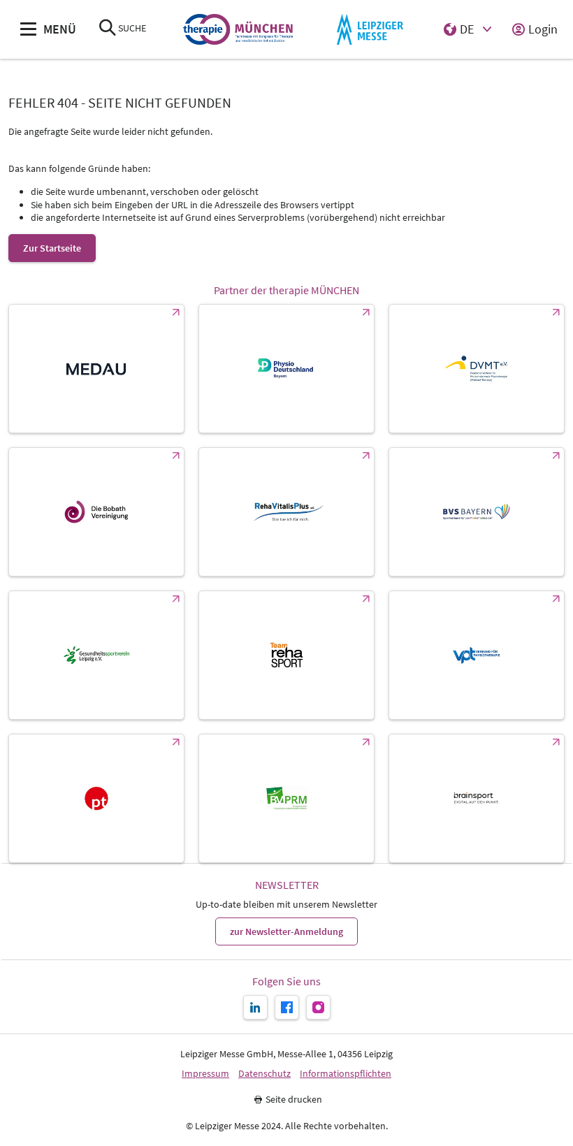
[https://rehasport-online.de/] (286, 655)
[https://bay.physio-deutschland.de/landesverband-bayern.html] (286, 369)
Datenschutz (264, 1074)
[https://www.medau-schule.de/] (96, 369)
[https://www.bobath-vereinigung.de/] (96, 512)
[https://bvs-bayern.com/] (476, 512)
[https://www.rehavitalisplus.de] (286, 512)
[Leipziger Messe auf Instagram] (318, 1007)
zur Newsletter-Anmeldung (286, 931)
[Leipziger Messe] (370, 29)
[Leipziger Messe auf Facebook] (287, 1007)
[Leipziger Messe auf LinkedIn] (255, 1007)
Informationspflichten (345, 1074)
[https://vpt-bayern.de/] (476, 655)
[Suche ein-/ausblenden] (107, 29)
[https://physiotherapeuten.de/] (96, 798)
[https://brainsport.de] (476, 798)
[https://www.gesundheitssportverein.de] (96, 655)
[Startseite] (238, 29)
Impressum (205, 1074)
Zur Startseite (52, 248)
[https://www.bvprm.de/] (286, 798)
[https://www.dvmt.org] (476, 369)
